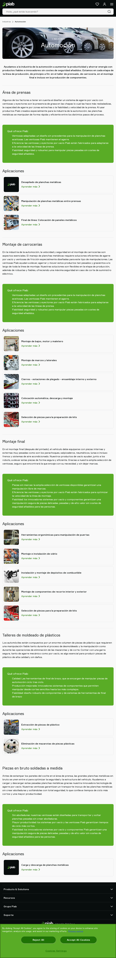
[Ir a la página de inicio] (8, 4)
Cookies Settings (56, 951)
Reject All (38, 940)
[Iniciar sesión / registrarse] (104, 4)
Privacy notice (75, 931)
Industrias (6, 21)
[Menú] (111, 4)
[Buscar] (109, 12)
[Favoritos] (97, 4)
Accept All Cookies (78, 940)
